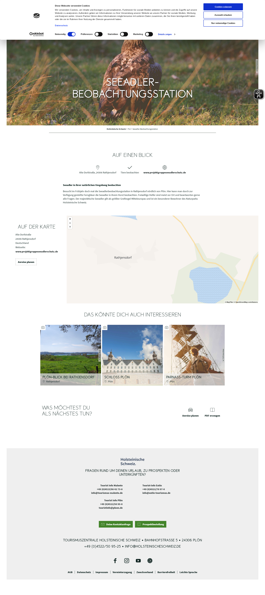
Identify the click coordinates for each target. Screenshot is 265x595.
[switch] (99, 34)
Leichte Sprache (188, 572)
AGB (70, 572)
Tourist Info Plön (113, 500)
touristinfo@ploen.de (111, 507)
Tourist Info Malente (111, 485)
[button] (26, 262)
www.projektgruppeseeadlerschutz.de (164, 172)
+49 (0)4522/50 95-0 (111, 504)
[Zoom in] (70, 219)
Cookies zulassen (223, 7)
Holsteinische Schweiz (116, 129)
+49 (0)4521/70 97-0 (153, 489)
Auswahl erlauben (223, 15)
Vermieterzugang (122, 572)
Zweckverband (145, 572)
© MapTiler (229, 302)
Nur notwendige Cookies (223, 23)
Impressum (102, 572)
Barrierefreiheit (166, 572)
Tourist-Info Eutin (152, 485)
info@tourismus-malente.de (107, 492)
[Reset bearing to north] (70, 227)
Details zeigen (165, 34)
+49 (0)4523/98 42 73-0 (110, 489)
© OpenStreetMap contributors (246, 302)
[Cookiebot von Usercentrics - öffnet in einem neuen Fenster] (37, 34)
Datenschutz (84, 572)
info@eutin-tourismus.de (156, 492)
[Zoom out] (70, 223)
